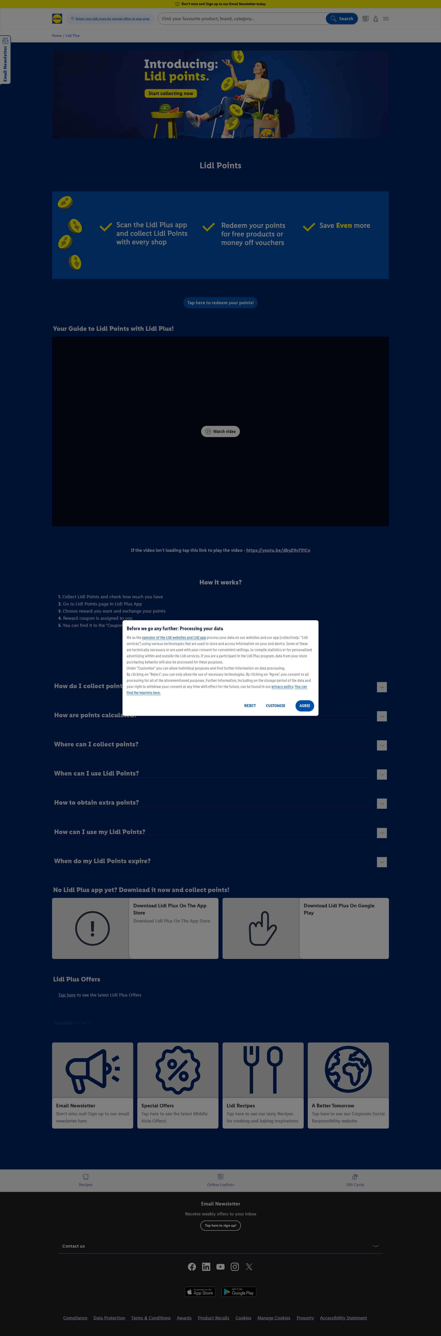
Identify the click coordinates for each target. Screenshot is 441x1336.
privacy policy (282, 686)
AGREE (305, 705)
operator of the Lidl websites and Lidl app (174, 637)
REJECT (250, 705)
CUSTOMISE (275, 705)
